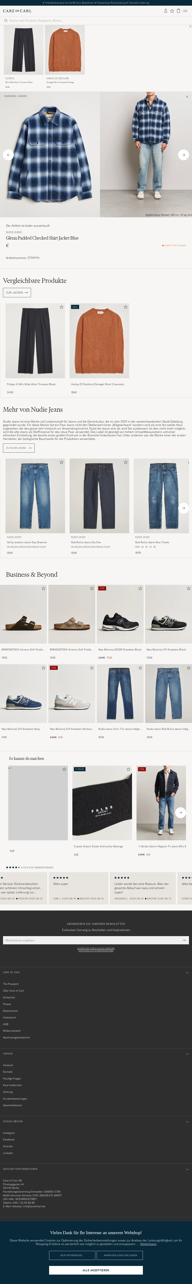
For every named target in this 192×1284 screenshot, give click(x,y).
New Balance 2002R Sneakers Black (119, 649)
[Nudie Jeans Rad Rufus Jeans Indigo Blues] (168, 725)
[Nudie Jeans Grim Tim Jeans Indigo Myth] (120, 725)
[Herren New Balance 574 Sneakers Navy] (23, 693)
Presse (7, 1004)
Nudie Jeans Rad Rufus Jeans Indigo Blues (168, 729)
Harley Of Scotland (57, 78)
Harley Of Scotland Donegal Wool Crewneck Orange (97, 384)
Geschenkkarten (12, 1105)
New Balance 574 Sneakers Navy (21, 729)
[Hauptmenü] (185, 11)
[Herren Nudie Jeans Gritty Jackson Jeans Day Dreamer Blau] (35, 496)
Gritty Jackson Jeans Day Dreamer (27, 542)
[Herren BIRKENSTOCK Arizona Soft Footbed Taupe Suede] (71, 614)
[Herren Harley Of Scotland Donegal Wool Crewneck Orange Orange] (65, 50)
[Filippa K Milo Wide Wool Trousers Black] (35, 380)
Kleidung (10, 96)
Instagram (9, 1133)
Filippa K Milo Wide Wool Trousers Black (31, 384)
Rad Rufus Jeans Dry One (86, 542)
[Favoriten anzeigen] (172, 11)
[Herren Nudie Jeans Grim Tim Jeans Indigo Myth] (120, 693)
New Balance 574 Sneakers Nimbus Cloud (71, 729)
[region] (96, 888)
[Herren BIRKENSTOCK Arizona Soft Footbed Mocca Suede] (23, 614)
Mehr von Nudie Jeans (33, 409)
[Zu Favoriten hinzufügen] (61, 307)
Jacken (22, 96)
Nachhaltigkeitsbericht (16, 1037)
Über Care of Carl (13, 990)
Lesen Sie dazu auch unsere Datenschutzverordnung (96, 949)
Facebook (8, 1139)
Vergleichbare (35, 280)
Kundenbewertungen (15, 1098)
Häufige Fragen (12, 1078)
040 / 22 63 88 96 (24, 1202)
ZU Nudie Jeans (16, 448)
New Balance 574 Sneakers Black (166, 649)
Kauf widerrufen (12, 1085)
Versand (8, 1065)
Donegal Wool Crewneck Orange (60, 82)
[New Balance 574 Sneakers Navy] (23, 725)
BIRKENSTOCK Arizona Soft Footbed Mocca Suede (23, 650)
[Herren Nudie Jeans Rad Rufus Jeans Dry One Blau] (99, 496)
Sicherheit (9, 997)
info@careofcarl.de (34, 1206)
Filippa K (9, 78)
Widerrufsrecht (12, 1030)
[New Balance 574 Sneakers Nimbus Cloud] (71, 725)
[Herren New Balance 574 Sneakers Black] (168, 614)
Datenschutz (10, 1010)
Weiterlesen (148, 1244)
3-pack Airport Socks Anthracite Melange (98, 846)
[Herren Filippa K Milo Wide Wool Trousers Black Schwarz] (24, 50)
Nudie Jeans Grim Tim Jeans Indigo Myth (119, 729)
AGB (5, 1024)
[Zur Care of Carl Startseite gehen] (17, 10)
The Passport (11, 984)
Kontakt (7, 1071)
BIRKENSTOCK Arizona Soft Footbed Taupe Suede (72, 650)
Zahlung (8, 1092)
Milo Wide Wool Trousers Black (18, 82)
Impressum (9, 1017)
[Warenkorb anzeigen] (179, 10)
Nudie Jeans (14, 232)
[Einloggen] (165, 11)
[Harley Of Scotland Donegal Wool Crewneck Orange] (99, 380)
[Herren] (38, 803)
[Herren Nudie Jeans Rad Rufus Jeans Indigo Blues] (168, 693)
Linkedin (8, 1153)
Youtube (8, 1146)
